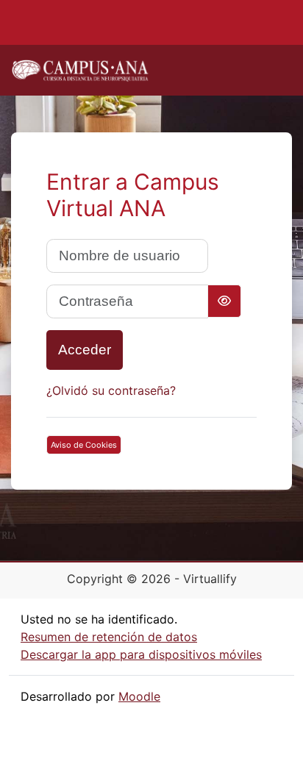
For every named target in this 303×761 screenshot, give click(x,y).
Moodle (139, 696)
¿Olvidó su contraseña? (111, 390)
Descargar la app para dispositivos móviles (141, 654)
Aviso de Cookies (84, 445)
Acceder (84, 349)
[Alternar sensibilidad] (224, 301)
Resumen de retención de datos (109, 636)
